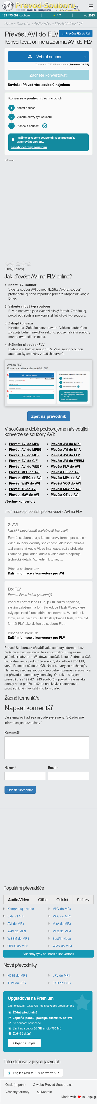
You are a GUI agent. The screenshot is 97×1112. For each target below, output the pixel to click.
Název (10, 767)
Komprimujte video (20, 908)
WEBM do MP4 (18, 938)
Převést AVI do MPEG (25, 449)
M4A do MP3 (62, 923)
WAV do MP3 (16, 931)
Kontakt (46, 1091)
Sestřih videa (62, 938)
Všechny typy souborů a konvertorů (48, 953)
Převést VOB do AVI (66, 483)
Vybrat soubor (47, 56)
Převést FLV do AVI (77, 33)
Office (42, 899)
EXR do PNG (62, 983)
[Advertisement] (48, 210)
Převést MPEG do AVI (25, 477)
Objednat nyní (24, 1043)
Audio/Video (18, 900)
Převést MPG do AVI (24, 472)
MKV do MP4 (62, 908)
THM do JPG (16, 983)
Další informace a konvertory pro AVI (36, 573)
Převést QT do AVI (65, 494)
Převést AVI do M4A (66, 449)
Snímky (83, 899)
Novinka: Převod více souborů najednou (39, 84)
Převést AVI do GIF (23, 460)
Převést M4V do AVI (66, 489)
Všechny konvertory (20, 501)
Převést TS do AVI (22, 489)
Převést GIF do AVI (65, 472)
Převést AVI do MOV (24, 455)
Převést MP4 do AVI (66, 477)
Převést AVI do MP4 (24, 443)
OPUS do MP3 (17, 946)
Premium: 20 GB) (79, 64)
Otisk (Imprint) (15, 1084)
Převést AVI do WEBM (67, 460)
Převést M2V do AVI (24, 494)
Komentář (12, 732)
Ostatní (62, 899)
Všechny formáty (17, 1091)
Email (53, 767)
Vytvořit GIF (15, 916)
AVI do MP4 (15, 923)
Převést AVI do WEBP (25, 466)
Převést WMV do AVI (24, 483)
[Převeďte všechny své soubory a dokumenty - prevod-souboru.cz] (40, 6)
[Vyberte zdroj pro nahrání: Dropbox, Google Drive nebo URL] (85, 56)
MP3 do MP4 (62, 931)
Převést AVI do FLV (65, 455)
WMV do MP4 (62, 946)
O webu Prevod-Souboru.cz (52, 1084)
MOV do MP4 (62, 916)
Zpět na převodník (48, 416)
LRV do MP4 (61, 975)
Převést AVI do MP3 (66, 443)
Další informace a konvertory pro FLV (36, 637)
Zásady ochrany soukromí (29, 147)
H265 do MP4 (17, 975)
